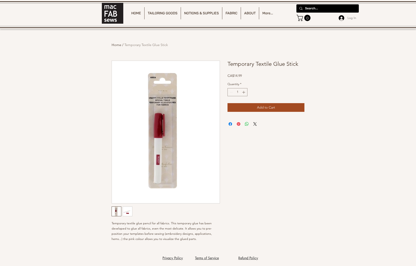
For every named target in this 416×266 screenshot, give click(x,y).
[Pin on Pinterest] (238, 124)
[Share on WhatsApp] (246, 124)
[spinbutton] (237, 92)
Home (116, 45)
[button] (304, 18)
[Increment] (244, 92)
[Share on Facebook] (230, 124)
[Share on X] (255, 124)
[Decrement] (231, 92)
